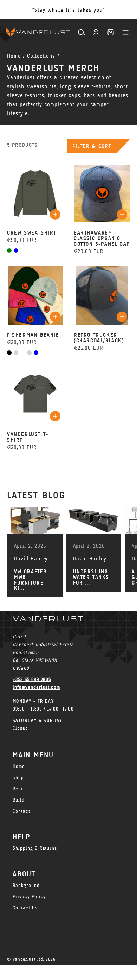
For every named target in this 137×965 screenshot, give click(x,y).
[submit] (55, 214)
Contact (21, 811)
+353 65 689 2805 (32, 680)
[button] (111, 32)
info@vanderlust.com (36, 687)
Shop (18, 778)
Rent (18, 789)
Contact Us (25, 908)
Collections (41, 56)
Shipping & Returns (35, 848)
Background (26, 885)
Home (14, 56)
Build (19, 800)
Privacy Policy (29, 897)
